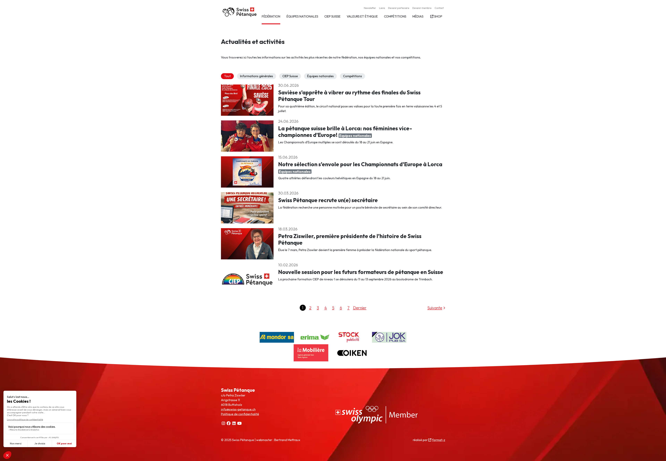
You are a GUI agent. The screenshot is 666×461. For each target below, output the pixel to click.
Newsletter (370, 8)
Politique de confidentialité (240, 414)
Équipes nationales (320, 76)
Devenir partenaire (398, 8)
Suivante (434, 307)
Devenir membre (422, 8)
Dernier (359, 307)
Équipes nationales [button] (302, 16)
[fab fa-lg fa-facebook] (229, 423)
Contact (439, 8)
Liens (382, 8)
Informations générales (256, 76)
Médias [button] (417, 16)
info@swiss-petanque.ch (238, 409)
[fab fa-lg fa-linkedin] (234, 423)
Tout (227, 76)
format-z (438, 440)
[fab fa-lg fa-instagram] (223, 423)
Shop (438, 16)
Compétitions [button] (395, 16)
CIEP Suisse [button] (332, 16)
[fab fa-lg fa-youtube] (239, 423)
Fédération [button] (271, 16)
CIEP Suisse (290, 76)
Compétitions (352, 76)
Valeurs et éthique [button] (362, 16)
